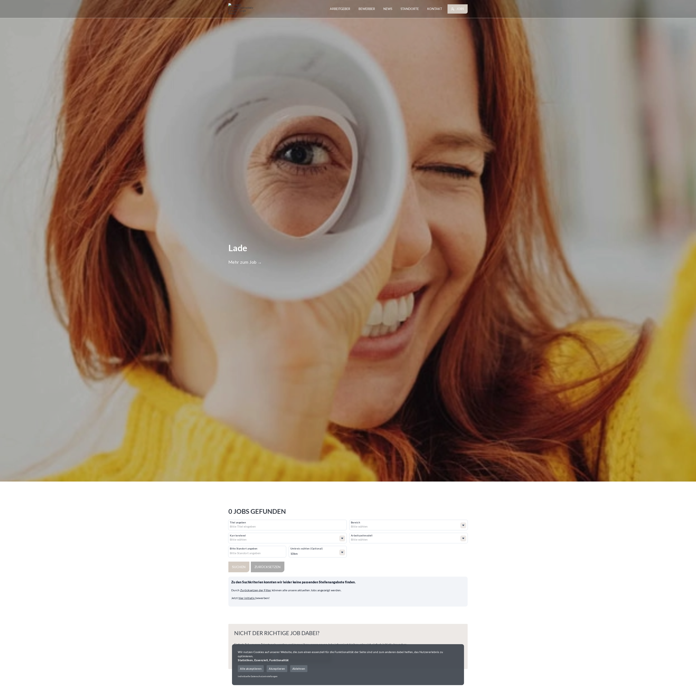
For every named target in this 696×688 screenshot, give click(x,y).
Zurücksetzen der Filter (255, 590)
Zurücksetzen (267, 567)
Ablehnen (298, 668)
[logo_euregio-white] (240, 9)
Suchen (239, 567)
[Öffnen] (463, 525)
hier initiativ (247, 598)
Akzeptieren (277, 668)
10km (294, 553)
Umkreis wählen (306, 548)
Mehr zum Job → (245, 262)
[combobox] (258, 526)
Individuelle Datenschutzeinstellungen (258, 676)
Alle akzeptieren (251, 668)
